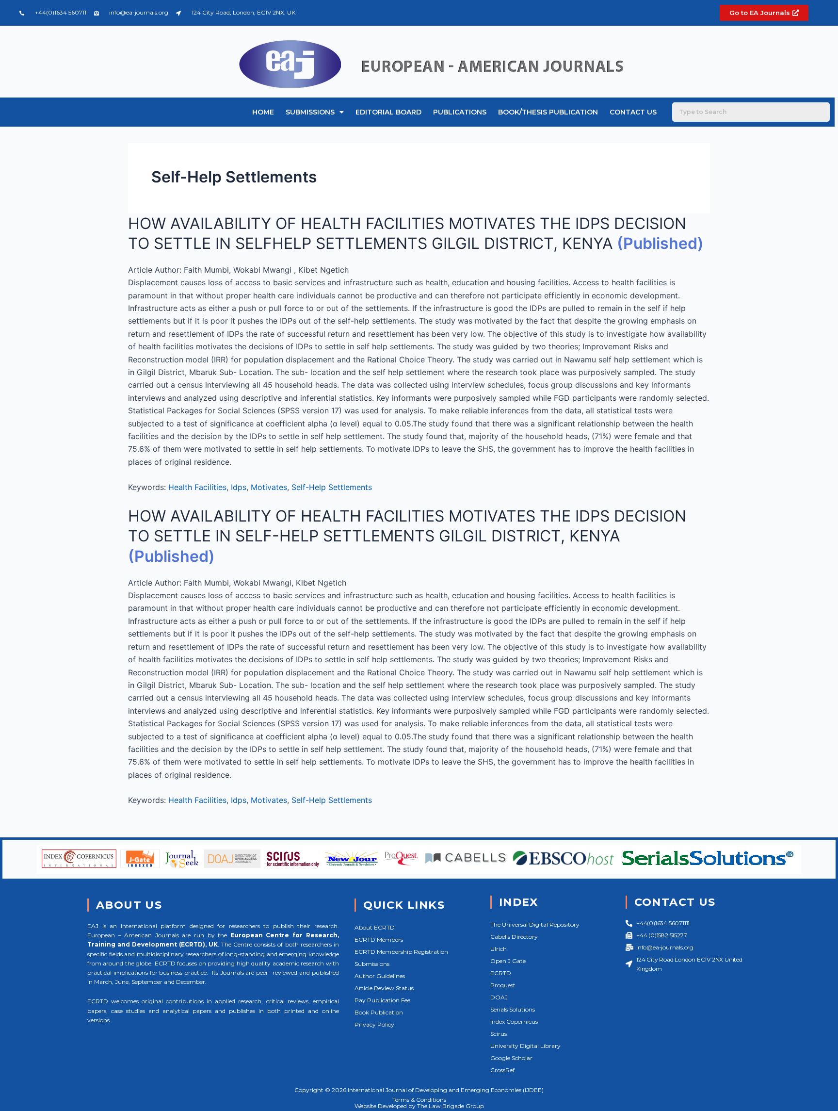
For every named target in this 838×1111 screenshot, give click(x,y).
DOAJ (499, 997)
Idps (238, 487)
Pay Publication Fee (382, 1000)
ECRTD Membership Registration (401, 951)
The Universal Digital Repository (535, 924)
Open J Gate (508, 960)
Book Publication (379, 1012)
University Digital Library (525, 1045)
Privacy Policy (374, 1024)
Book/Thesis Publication (548, 112)
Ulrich (498, 948)
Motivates (269, 487)
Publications (459, 112)
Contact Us (633, 112)
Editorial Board (388, 112)
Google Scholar (511, 1058)
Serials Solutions (512, 1009)
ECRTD (500, 973)
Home (263, 112)
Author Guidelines (380, 976)
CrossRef (502, 1070)
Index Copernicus (514, 1021)
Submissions (310, 112)
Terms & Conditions (419, 1099)
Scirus (498, 1033)
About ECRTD (375, 927)
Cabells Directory (514, 936)
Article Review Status (384, 988)
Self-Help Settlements (331, 487)
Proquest (503, 985)
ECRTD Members (379, 939)
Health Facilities (197, 487)
